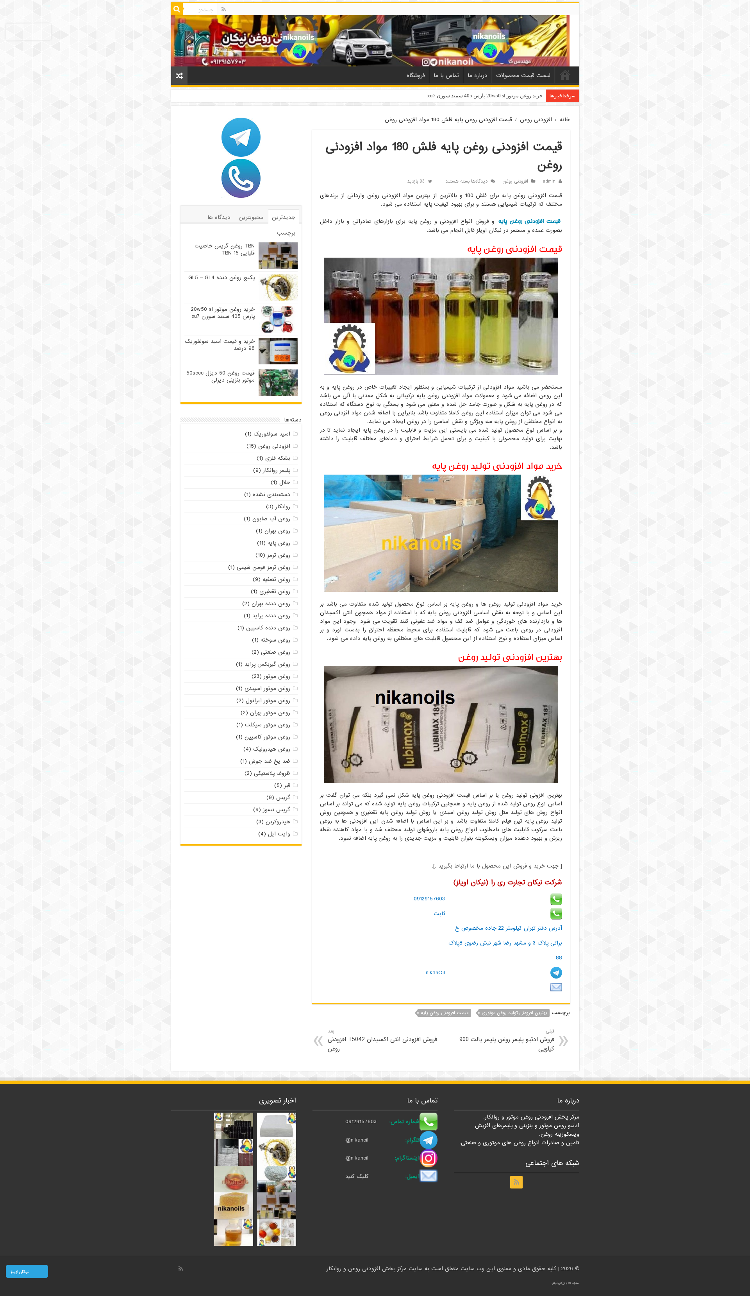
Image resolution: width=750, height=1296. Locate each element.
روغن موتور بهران (270, 712)
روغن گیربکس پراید (267, 664)
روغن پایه (279, 543)
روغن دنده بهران (271, 603)
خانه (565, 74)
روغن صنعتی (275, 652)
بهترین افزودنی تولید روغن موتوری (514, 1012)
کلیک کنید (357, 1176)
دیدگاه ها (218, 217)
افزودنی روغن (536, 119)
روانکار (282, 506)
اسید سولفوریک (272, 434)
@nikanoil (356, 1140)
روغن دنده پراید (271, 615)
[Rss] (224, 9)
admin (549, 181)
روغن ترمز (278, 555)
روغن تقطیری (274, 591)
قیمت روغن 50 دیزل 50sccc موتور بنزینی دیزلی (220, 376)
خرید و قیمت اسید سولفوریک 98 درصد (502, 96)
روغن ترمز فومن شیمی (263, 567)
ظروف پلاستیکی (272, 773)
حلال (284, 482)
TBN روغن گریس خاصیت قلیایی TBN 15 (225, 249)
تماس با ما (446, 75)
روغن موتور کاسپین (267, 737)
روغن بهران (277, 531)
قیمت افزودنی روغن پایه (529, 221)
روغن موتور (277, 676)
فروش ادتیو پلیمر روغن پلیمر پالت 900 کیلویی (506, 1040)
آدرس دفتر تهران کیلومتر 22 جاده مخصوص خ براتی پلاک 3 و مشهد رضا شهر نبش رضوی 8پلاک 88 (505, 943)
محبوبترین (251, 217)
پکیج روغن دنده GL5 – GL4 (221, 277)
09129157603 (429, 898)
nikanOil (435, 972)
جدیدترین (283, 217)
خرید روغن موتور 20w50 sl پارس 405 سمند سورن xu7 (223, 313)
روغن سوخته (275, 640)
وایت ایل (279, 834)
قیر (287, 785)
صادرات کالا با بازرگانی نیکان (565, 1283)
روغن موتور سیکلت (267, 725)
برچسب (286, 233)
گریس (283, 797)
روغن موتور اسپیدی (267, 688)
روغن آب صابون (271, 518)
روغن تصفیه (276, 579)
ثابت (439, 913)
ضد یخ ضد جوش (269, 761)
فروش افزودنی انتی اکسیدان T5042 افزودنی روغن (382, 1040)
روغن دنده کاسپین (268, 628)
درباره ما (478, 75)
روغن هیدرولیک (271, 749)
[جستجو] (177, 9)
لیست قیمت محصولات (523, 75)
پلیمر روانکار (276, 470)
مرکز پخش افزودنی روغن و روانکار (368, 1268)
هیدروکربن (278, 821)
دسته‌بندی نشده (271, 494)
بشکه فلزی (277, 458)
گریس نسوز (276, 809)
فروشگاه (416, 75)
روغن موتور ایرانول (268, 700)
